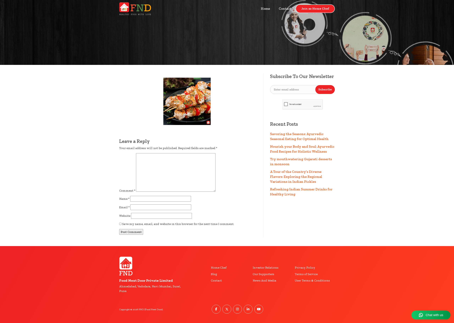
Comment (127, 191)
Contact (285, 9)
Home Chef (218, 267)
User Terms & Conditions (312, 280)
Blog (214, 274)
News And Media (264, 280)
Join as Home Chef (315, 8)
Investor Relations (265, 267)
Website (124, 216)
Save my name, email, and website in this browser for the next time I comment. (178, 224)
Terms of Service (306, 274)
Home (265, 9)
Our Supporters (263, 274)
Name (124, 199)
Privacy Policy (305, 267)
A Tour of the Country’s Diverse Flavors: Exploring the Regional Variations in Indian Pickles (296, 176)
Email (124, 207)
